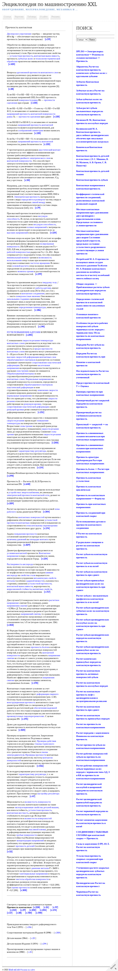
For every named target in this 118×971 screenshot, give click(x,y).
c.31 (30, 952)
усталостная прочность (21, 55)
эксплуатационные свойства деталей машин (37, 807)
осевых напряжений (37, 227)
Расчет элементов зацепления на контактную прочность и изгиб (91, 823)
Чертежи (19, 16)
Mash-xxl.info (14, 970)
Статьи (7, 16)
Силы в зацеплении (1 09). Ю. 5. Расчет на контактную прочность (92, 847)
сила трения (22, 370)
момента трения (26, 271)
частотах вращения (40, 263)
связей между (38, 202)
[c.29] (23, 910)
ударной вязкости (35, 580)
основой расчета (20, 265)
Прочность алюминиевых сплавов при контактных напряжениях (89, 448)
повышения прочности (25, 533)
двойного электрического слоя (35, 158)
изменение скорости (48, 390)
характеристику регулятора (32, 451)
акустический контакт (50, 149)
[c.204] (43, 910)
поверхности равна (28, 100)
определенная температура (32, 307)
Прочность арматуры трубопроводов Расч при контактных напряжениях (90, 460)
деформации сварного (47, 694)
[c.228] (36, 907)
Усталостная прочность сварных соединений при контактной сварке (89, 859)
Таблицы (31, 16)
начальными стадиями (18, 299)
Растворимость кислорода (20, 564)
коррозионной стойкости (19, 589)
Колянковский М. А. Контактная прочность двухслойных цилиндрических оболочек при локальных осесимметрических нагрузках (92, 135)
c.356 (29, 927)
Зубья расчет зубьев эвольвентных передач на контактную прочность (89, 111)
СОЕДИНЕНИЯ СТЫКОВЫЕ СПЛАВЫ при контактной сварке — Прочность (92, 835)
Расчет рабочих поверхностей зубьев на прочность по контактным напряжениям (92, 756)
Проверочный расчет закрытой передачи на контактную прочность (92, 403)
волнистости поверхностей (38, 818)
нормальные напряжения (19, 395)
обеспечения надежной (45, 708)
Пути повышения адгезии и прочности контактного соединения (91, 524)
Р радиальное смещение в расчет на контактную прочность (89, 545)
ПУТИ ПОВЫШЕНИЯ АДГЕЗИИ (23, 332)
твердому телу (49, 282)
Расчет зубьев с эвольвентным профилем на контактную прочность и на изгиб (92, 599)
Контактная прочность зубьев (92, 180)
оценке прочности (21, 887)
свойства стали (28, 575)
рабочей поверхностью (18, 252)
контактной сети (41, 495)
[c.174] (53, 910)
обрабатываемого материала (21, 359)
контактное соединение (33, 293)
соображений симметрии (30, 130)
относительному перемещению (41, 525)
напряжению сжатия (17, 605)
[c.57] (10, 912)
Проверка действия (46, 741)
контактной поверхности (19, 160)
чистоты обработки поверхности (32, 879)
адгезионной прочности (28, 72)
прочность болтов (40, 647)
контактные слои (47, 357)
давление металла (40, 868)
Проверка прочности (35, 754)
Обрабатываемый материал (20, 373)
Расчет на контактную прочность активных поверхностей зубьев (88, 674)
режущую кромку (32, 404)
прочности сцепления (29, 116)
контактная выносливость (46, 55)
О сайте (44, 16)
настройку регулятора (48, 793)
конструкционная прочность (21, 702)
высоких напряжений (17, 232)
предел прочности (43, 348)
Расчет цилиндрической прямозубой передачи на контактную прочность (89, 802)
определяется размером (33, 199)
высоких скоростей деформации (23, 357)
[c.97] (55, 907)
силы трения (26, 426)
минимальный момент (18, 257)
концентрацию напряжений (30, 840)
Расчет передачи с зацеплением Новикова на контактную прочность (92, 736)
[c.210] (13, 910)
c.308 (57, 932)
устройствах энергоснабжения (23, 492)
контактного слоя (49, 72)
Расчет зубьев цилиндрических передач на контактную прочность (92, 638)
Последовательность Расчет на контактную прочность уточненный (92, 374)
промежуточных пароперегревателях (25, 716)
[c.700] (38, 912)
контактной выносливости (20, 586)
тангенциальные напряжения (33, 873)
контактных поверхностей (31, 517)
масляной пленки (37, 829)
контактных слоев (16, 351)
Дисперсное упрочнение (19, 33)
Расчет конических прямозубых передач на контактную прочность (88, 662)
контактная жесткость (18, 813)
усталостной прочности (40, 583)
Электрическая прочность (27, 196)
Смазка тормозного (44, 743)
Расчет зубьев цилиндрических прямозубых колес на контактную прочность (92, 650)
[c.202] (32, 910)
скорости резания (31, 340)
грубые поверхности (26, 835)
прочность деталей (25, 846)
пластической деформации (20, 387)
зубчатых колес (25, 58)
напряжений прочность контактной (24, 114)
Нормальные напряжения (38, 379)
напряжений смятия (31, 614)
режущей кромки (15, 409)
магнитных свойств (42, 589)
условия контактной (17, 553)
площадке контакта (39, 539)
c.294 (44, 943)
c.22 (33, 938)
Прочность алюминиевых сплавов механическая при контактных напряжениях (90, 436)
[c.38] (19, 912)
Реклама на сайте (27, 970)
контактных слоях (16, 379)
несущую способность (44, 224)
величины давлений (16, 539)
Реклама (55, 16)
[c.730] (28, 912)
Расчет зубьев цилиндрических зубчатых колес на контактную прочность (92, 611)
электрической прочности (20, 495)
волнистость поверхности (38, 801)
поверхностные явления (28, 296)
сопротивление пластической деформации (28, 406)
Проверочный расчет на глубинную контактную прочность (89, 415)
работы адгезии (43, 288)
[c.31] (46, 907)
